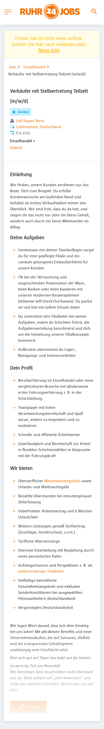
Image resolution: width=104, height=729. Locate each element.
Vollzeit (16, 147)
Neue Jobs (49, 50)
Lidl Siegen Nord (30, 120)
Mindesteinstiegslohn (62, 480)
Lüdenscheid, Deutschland (38, 126)
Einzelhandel (34, 66)
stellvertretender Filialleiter (41, 571)
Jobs (12, 66)
